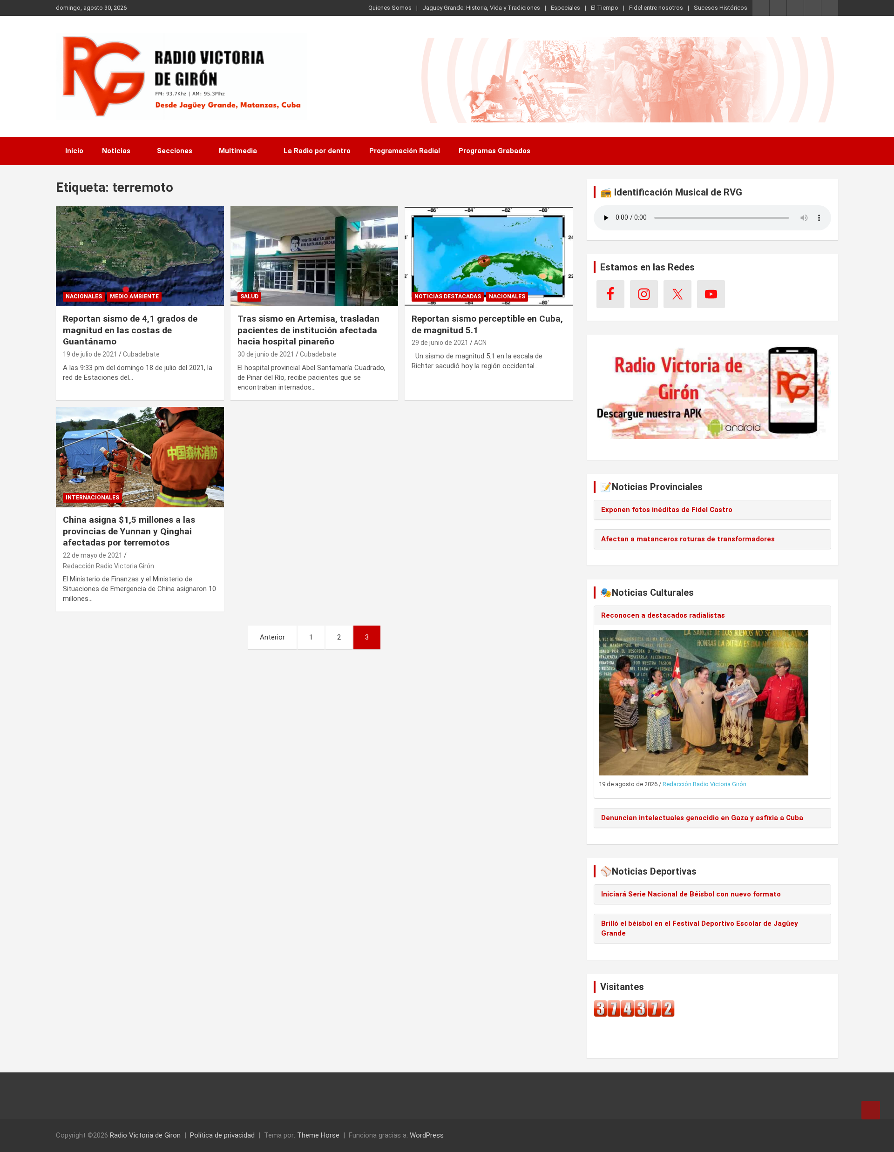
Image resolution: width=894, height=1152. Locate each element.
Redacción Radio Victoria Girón (108, 566)
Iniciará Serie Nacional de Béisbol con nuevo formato (691, 894)
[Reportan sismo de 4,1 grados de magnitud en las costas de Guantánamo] (139, 256)
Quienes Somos (390, 7)
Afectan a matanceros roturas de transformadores (688, 539)
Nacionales (84, 296)
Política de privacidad (222, 1135)
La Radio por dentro (317, 151)
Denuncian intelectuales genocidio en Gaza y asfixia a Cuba (702, 818)
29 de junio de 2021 (440, 342)
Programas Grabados (494, 151)
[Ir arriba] (870, 1110)
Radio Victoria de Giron (145, 1135)
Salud (249, 296)
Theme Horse (318, 1135)
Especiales (565, 7)
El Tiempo (604, 7)
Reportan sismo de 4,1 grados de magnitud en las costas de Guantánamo (130, 330)
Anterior (272, 637)
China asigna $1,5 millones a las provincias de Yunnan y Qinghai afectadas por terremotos (129, 531)
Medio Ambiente (134, 296)
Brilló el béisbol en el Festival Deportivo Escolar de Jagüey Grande (699, 928)
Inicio (74, 151)
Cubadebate (141, 354)
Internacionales (92, 497)
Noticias (116, 151)
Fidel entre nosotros (656, 7)
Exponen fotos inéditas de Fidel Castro (666, 509)
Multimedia (238, 151)
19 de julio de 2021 (90, 354)
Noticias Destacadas (447, 296)
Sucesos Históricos (720, 7)
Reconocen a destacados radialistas (663, 615)
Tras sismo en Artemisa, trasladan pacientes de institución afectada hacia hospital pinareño (308, 330)
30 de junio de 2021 (265, 354)
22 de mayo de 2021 (92, 555)
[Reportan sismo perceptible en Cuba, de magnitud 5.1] (488, 256)
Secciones (174, 151)
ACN (480, 342)
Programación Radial (404, 151)
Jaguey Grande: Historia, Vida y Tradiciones (481, 7)
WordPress (427, 1135)
